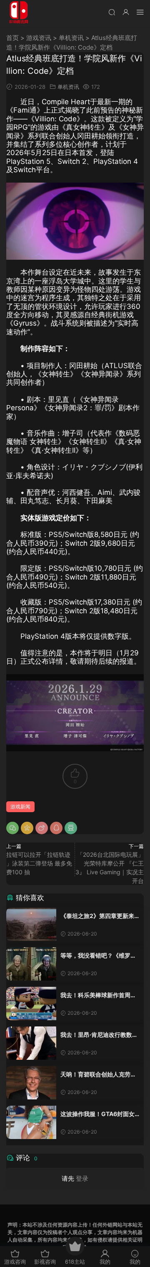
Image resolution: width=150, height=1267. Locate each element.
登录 (82, 1178)
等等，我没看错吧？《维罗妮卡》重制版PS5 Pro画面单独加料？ (98, 956)
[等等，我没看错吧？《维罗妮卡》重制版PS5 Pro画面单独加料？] (31, 964)
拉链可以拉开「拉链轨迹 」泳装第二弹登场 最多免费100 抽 (39, 863)
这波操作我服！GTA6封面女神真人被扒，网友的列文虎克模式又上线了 (98, 1114)
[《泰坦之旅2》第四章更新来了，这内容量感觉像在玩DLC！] (31, 924)
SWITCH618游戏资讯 (18, 12)
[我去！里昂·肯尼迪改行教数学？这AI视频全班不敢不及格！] (31, 1043)
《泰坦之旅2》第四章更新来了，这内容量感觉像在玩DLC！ (97, 916)
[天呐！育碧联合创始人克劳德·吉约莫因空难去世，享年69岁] (31, 1082)
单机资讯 (71, 38)
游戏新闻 (20, 806)
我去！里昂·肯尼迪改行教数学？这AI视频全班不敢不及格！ (96, 1035)
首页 (12, 38)
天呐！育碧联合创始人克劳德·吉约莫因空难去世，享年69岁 (99, 1075)
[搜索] (111, 12)
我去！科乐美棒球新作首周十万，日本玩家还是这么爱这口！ (98, 995)
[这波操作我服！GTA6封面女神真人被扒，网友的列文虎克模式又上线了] (31, 1122)
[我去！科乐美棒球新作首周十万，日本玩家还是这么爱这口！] (31, 1003)
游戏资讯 (38, 38)
